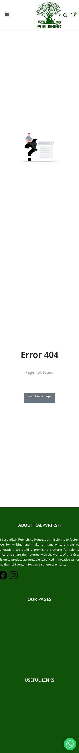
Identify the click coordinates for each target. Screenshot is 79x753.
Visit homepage (39, 396)
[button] (7, 14)
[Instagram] (13, 575)
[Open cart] (73, 15)
